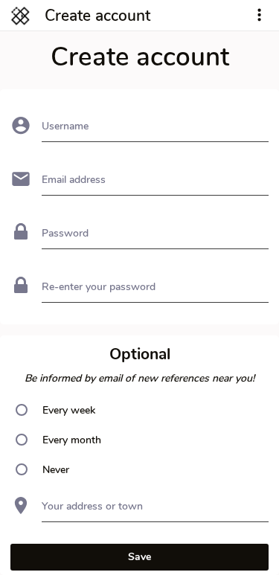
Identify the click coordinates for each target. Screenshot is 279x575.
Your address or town (92, 506)
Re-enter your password (98, 287)
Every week (68, 410)
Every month (71, 440)
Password (65, 233)
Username (65, 126)
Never (55, 470)
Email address (74, 180)
